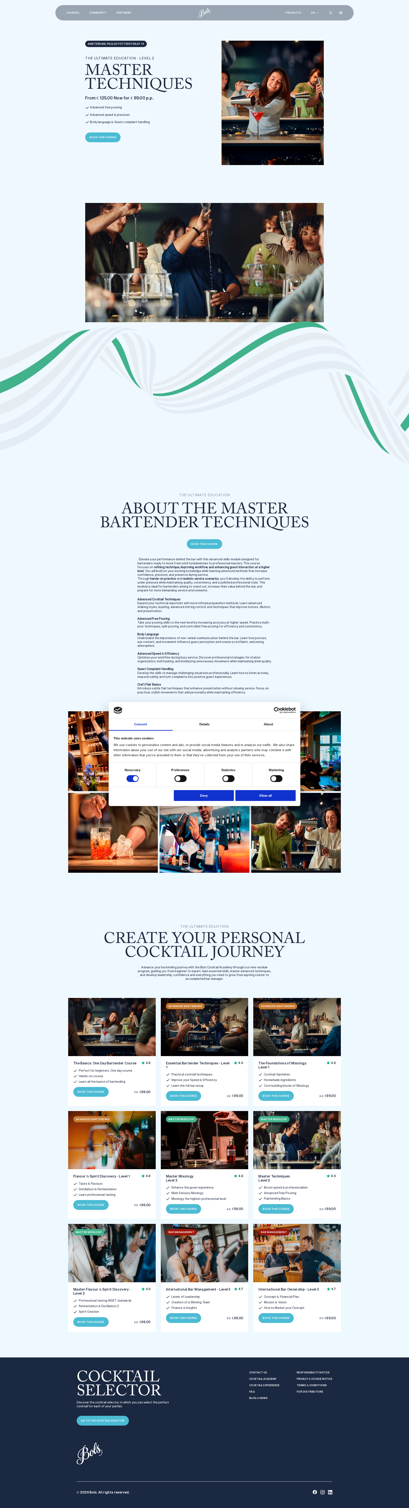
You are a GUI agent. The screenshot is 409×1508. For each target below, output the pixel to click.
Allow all (265, 795)
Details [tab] (204, 724)
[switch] (180, 778)
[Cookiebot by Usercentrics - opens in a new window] (277, 710)
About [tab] (268, 724)
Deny (204, 795)
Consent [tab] (140, 724)
